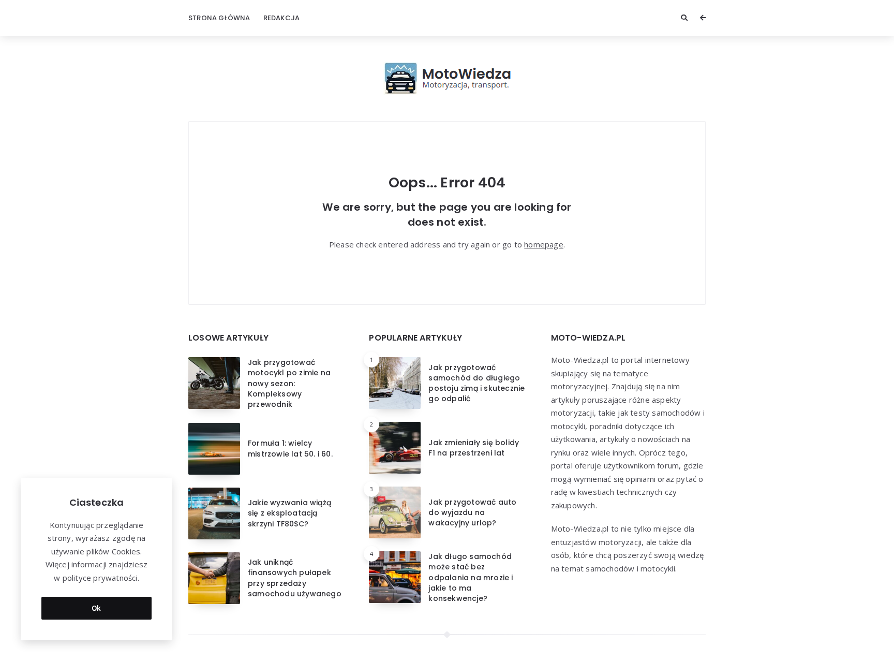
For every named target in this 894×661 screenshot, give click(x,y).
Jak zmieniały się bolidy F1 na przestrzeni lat (473, 447)
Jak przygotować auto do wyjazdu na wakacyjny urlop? (472, 512)
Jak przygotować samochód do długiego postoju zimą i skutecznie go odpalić (476, 383)
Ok (96, 608)
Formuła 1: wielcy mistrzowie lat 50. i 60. (290, 448)
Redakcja (281, 18)
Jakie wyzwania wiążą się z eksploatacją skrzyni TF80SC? (289, 513)
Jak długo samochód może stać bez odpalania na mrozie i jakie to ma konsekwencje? (470, 577)
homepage (543, 244)
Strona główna (219, 18)
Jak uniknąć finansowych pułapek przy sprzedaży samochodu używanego (294, 578)
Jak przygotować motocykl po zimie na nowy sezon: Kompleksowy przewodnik (289, 383)
